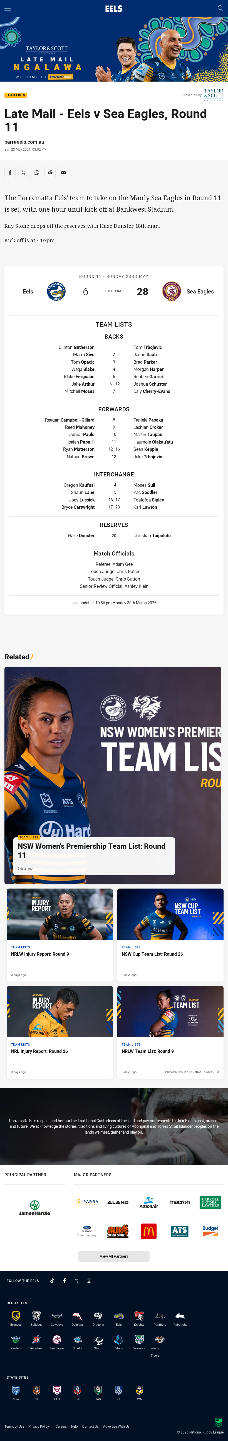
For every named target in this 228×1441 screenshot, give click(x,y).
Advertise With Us (116, 1426)
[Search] (220, 8)
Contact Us (90, 1426)
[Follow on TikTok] (52, 1281)
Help (74, 1426)
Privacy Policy (39, 1426)
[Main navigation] (7, 9)
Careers (61, 1426)
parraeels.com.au (24, 141)
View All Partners (114, 1256)
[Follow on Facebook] (64, 1281)
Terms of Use (14, 1426)
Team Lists (15, 95)
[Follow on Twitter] (77, 1281)
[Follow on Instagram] (89, 1281)
